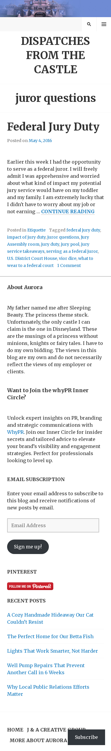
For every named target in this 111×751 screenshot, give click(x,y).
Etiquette (36, 230)
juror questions (63, 237)
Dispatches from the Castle (55, 55)
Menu (104, 24)
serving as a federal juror (72, 251)
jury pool (70, 244)
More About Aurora (38, 740)
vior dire (67, 258)
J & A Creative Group (56, 730)
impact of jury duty (26, 237)
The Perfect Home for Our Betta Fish (50, 636)
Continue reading (68, 211)
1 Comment (69, 265)
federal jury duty (83, 230)
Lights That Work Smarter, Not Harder (52, 651)
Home (15, 730)
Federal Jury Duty (53, 126)
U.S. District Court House (32, 258)
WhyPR (15, 432)
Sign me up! (28, 547)
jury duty (50, 244)
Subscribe (86, 737)
